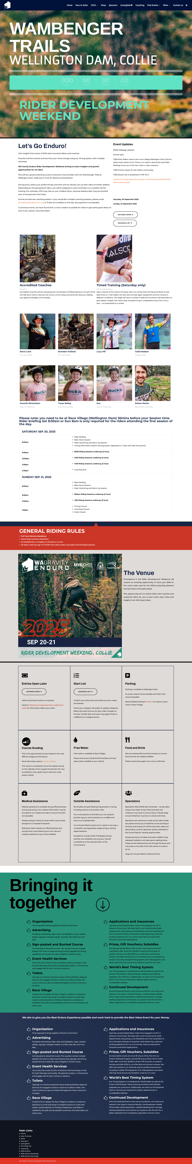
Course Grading (49, 761)
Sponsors (113, 5)
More (165, 5)
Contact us (178, 5)
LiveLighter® (126, 5)
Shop (103, 5)
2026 (93, 5)
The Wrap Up (26, 1146)
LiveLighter (25, 1144)
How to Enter (81, 5)
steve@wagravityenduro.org (31, 202)
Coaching (140, 5)
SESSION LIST (124, 223)
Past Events (152, 5)
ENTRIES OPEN (124, 215)
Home (69, 5)
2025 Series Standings (29, 1156)
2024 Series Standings (30, 1154)
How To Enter (26, 1136)
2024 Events (25, 1151)
